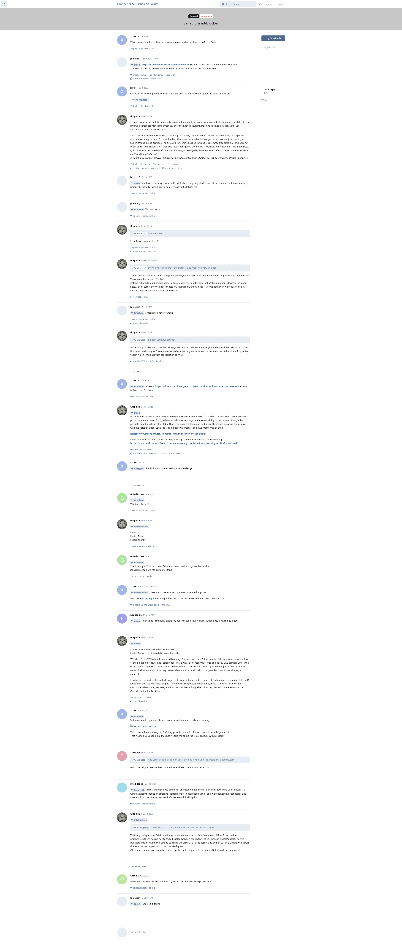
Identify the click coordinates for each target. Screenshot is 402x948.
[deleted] (143, 99)
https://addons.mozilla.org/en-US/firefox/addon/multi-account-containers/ (196, 386)
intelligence (140, 819)
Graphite (139, 209)
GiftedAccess (141, 526)
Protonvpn (148, 598)
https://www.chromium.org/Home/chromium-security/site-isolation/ (168, 433)
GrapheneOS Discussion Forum (137, 4)
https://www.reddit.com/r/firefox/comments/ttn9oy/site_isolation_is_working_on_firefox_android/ (184, 443)
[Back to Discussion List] (4, 4)
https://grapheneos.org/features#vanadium (166, 64)
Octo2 (137, 904)
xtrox (137, 64)
